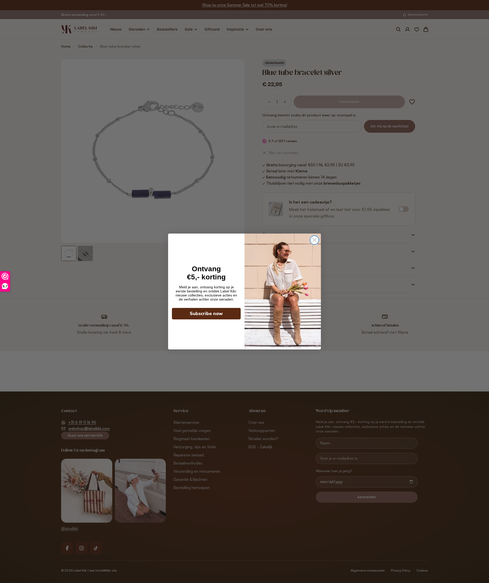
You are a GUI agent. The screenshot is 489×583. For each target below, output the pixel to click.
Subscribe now (206, 313)
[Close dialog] (314, 240)
